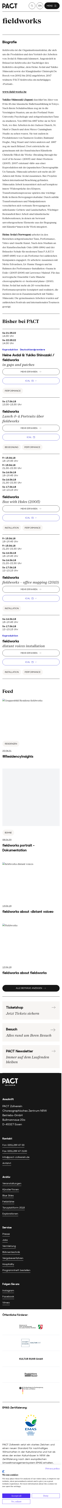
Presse (6, 1233)
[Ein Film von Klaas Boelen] (31, 811)
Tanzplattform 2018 (13, 1207)
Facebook (8, 1296)
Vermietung (9, 1246)
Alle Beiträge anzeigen (29, 988)
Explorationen (10, 1213)
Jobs (5, 1240)
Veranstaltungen (11, 1183)
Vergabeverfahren (12, 1258)
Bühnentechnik (11, 1252)
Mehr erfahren (29, 371)
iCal (27, 380)
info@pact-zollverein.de (15, 1157)
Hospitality (8, 1264)
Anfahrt (6, 1163)
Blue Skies (8, 1195)
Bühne (8, 832)
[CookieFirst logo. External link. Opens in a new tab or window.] (3, 1471)
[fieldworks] (31, 729)
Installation (12, 527)
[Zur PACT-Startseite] (9, 5)
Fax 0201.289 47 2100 (14, 1151)
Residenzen (11, 743)
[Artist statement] (31, 949)
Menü (50, 5)
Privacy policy (52, 1468)
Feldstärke (8, 1201)
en (40, 5)
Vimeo (6, 1302)
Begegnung (11, 447)
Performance (13, 390)
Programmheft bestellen (16, 1270)
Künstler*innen (10, 1189)
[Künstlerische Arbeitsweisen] (31, 888)
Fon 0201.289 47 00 (13, 1145)
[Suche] (32, 5)
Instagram (8, 1290)
